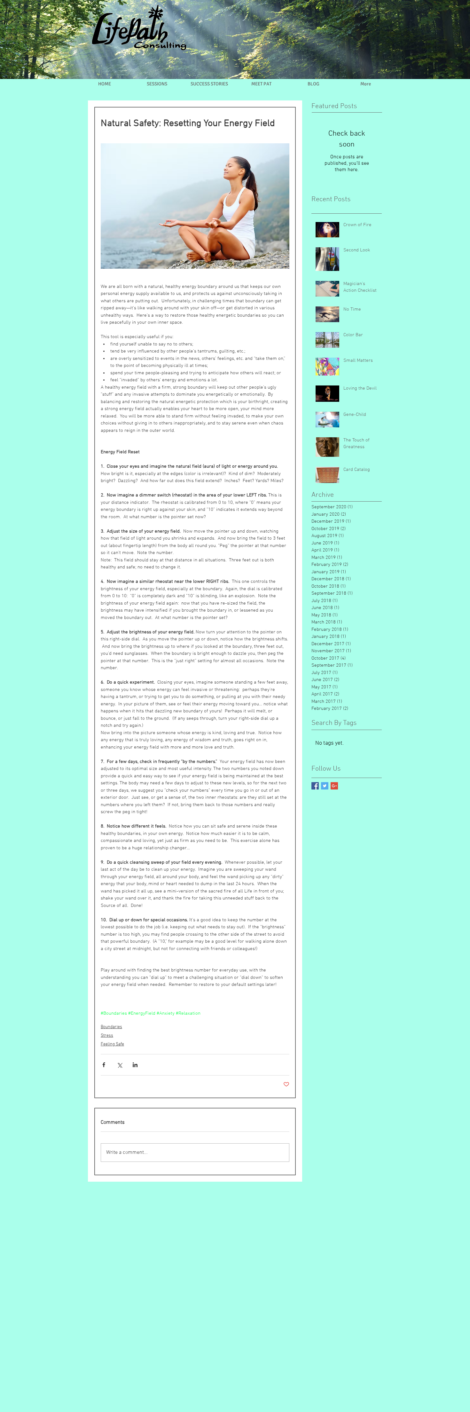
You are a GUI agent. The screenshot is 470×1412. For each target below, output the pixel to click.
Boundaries (111, 1027)
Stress (107, 1035)
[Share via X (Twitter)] (119, 1065)
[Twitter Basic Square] (324, 785)
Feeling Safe (112, 1044)
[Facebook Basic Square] (315, 785)
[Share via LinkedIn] (135, 1065)
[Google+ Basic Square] (334, 785)
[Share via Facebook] (104, 1065)
